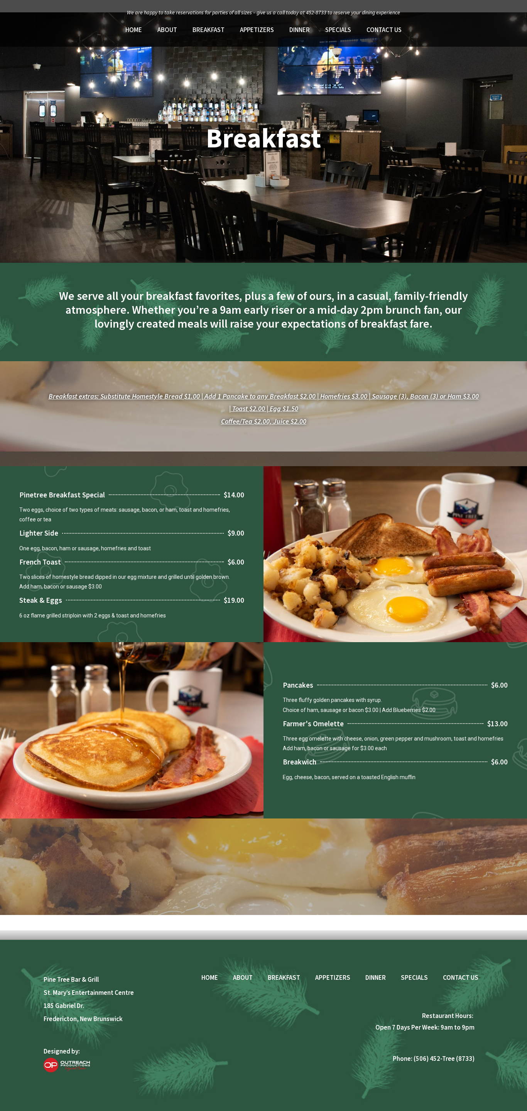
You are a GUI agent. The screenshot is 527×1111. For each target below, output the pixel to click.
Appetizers (257, 30)
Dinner (299, 30)
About (167, 30)
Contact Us (384, 30)
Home (133, 30)
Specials (338, 30)
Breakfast (209, 30)
